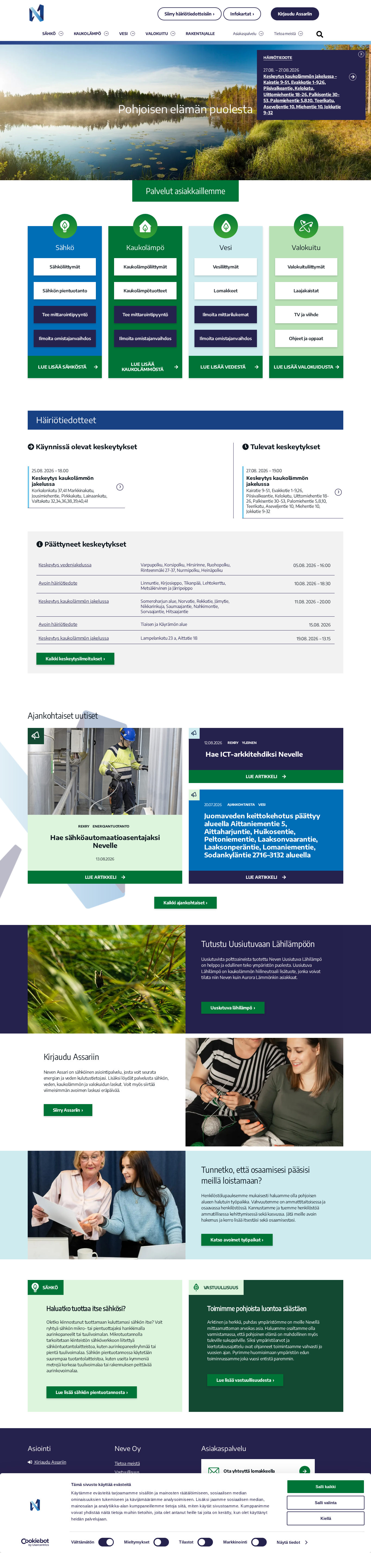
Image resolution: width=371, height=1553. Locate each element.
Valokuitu (157, 33)
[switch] (161, 1542)
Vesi (123, 33)
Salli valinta (326, 1502)
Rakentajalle (200, 33)
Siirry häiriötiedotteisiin (188, 14)
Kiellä (325, 1518)
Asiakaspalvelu (244, 33)
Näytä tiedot (288, 1542)
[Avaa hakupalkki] (320, 34)
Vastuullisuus (221, 1287)
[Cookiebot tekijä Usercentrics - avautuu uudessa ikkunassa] (35, 1542)
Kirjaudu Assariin (295, 14)
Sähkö (49, 33)
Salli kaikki (326, 1486)
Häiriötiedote (277, 57)
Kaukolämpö (87, 33)
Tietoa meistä (284, 33)
